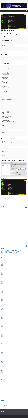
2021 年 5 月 (2, 284)
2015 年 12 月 (2, 309)
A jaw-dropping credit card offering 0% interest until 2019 (20, 207)
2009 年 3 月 (2, 356)
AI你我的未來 (4, 10)
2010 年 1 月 (2, 346)
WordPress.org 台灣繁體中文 (4, 405)
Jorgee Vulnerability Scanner (5, 206)
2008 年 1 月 (2, 370)
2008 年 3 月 (2, 369)
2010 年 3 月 (2, 344)
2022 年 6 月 (2, 281)
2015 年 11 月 (2, 310)
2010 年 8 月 (2, 338)
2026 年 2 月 (2, 265)
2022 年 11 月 (2, 280)
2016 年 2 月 (2, 308)
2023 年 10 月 (2, 274)
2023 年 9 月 (2, 275)
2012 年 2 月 (2, 326)
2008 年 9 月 (2, 362)
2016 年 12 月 (2, 300)
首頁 (1, 10)
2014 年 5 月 (2, 317)
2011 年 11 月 (2, 329)
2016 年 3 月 (2, 307)
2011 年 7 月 (2, 334)
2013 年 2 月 (2, 324)
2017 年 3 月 (2, 298)
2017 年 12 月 (2, 293)
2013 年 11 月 (2, 320)
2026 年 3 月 (2, 264)
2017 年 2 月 (2, 299)
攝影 (1, 384)
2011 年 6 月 (2, 335)
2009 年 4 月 (2, 355)
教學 (19, 10)
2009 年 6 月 (2, 353)
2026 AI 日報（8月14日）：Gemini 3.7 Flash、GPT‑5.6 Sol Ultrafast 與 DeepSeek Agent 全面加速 (11, 250)
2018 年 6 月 (2, 291)
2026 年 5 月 (2, 262)
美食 (1, 393)
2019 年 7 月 (2, 290)
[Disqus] (14, 216)
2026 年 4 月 (2, 263)
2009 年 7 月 (2, 352)
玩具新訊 (8, 10)
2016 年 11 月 (2, 301)
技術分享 (1, 383)
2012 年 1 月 (2, 327)
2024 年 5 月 (2, 272)
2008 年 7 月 (2, 364)
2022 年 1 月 (2, 282)
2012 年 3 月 (2, 325)
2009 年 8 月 (2, 351)
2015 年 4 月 (2, 311)
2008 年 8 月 (2, 363)
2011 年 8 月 (2, 333)
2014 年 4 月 (2, 318)
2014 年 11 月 (2, 316)
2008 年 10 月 (2, 361)
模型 (14, 10)
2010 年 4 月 (2, 343)
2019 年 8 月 (2, 289)
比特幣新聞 (11, 10)
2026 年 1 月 (2, 266)
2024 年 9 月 (2, 271)
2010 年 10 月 (2, 337)
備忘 (21, 10)
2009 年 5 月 (2, 354)
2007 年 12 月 (2, 371)
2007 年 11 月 (2, 372)
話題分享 (17, 10)
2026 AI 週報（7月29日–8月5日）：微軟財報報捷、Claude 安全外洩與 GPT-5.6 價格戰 (10, 251)
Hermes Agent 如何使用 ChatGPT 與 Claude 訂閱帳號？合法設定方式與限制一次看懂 (10, 253)
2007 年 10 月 (2, 373)
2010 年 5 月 (2, 342)
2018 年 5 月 (2, 292)
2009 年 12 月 (2, 347)
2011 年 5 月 (2, 336)
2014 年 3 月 (2, 319)
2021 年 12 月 (2, 283)
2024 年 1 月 (2, 273)
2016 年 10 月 (2, 302)
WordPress (3, 416)
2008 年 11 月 (2, 360)
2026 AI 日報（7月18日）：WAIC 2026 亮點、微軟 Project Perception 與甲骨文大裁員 (10, 252)
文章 (1, 386)
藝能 (1, 394)
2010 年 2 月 (2, 345)
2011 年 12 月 (2, 328)
